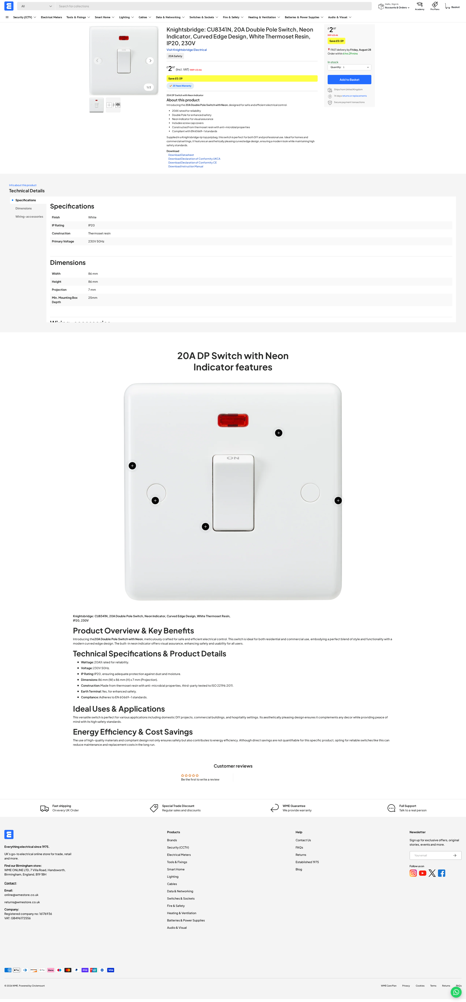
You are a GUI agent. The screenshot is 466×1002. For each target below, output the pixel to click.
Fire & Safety (231, 17)
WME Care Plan (388, 985)
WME (15, 985)
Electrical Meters (51, 17)
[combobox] (194, 6)
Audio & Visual (337, 17)
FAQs (299, 847)
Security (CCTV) (22, 17)
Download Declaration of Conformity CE (192, 162)
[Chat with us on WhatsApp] (456, 992)
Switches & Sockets (201, 17)
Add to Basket (349, 79)
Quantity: (336, 67)
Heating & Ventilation (262, 17)
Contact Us (303, 840)
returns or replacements (354, 95)
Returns (301, 855)
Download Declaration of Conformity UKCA (194, 158)
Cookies (420, 985)
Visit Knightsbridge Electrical (187, 50)
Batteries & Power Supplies (302, 17)
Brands (172, 840)
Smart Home (102, 17)
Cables (143, 17)
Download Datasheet (181, 154)
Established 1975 (307, 862)
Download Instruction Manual (185, 166)
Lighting (124, 17)
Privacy (406, 985)
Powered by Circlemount (32, 985)
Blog (299, 869)
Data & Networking (168, 17)
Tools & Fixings (76, 17)
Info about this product (23, 185)
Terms (433, 985)
